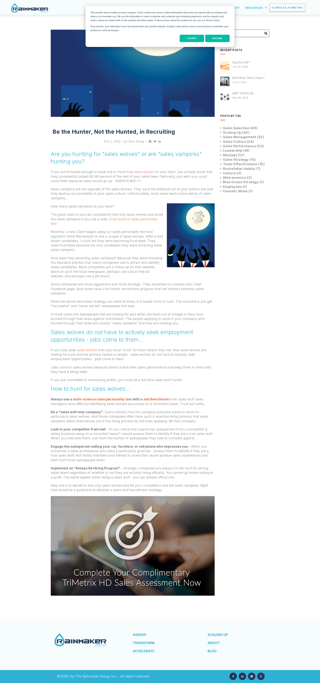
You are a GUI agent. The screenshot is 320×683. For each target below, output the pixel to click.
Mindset (233, 155)
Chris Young (136, 141)
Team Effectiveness (244, 164)
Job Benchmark (156, 399)
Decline (217, 38)
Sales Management (243, 137)
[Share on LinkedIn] (159, 141)
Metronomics (237, 178)
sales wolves (144, 172)
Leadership (236, 150)
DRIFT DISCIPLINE (243, 93)
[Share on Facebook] (150, 141)
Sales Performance (243, 146)
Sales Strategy (239, 160)
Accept (191, 38)
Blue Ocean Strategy (243, 182)
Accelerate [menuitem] (143, 651)
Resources (254, 7)
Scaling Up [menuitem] (218, 635)
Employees (235, 187)
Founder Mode (238, 191)
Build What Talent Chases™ (248, 77)
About (234, 7)
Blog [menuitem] (212, 651)
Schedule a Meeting (287, 7)
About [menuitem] (214, 643)
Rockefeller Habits (241, 169)
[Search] (266, 35)
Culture (232, 173)
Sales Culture (238, 142)
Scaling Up (236, 132)
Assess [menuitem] (139, 635)
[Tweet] (155, 141)
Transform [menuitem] (143, 643)
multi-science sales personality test (102, 399)
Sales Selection (240, 128)
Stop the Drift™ (241, 62)
